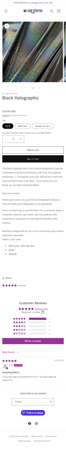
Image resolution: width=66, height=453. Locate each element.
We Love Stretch (22, 436)
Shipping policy (24, 441)
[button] (6, 11)
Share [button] (9, 278)
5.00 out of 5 (41, 308)
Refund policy (37, 436)
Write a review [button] (33, 341)
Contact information (42, 441)
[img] (9, 360)
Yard (8, 126)
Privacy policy (51, 436)
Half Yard (22, 126)
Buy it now (33, 158)
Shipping (5, 115)
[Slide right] (39, 88)
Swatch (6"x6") (42, 126)
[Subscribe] (50, 401)
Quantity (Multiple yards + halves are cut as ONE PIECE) (26, 133)
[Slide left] (26, 88)
